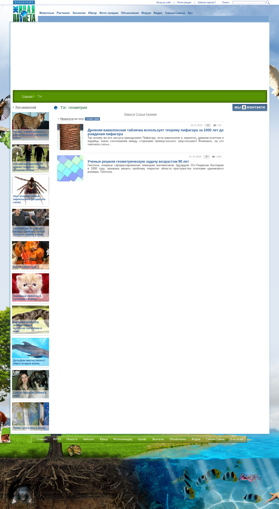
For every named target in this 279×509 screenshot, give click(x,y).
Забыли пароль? (206, 2)
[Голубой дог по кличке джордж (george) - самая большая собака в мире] (30, 225)
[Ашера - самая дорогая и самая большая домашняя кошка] (30, 128)
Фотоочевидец (122, 439)
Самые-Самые (175, 13)
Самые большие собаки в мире (29, 394)
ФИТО (57, 439)
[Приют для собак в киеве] (30, 419)
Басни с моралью (24, 266)
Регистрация (184, 2)
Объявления (130, 13)
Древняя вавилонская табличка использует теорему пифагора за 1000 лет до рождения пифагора (156, 132)
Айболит (88, 439)
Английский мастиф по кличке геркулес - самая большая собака (29, 167)
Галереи (151, 114)
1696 (218, 156)
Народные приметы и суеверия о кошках (27, 297)
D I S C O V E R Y (24, 2)
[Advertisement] (139, 55)
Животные (46, 13)
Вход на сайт (164, 2)
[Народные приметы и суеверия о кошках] (30, 290)
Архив (142, 439)
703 (219, 125)
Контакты (236, 439)
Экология (79, 13)
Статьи (140, 114)
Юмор (92, 13)
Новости (129, 114)
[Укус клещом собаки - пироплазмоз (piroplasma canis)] (30, 193)
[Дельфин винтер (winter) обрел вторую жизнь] (30, 354)
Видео (158, 13)
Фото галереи (108, 13)
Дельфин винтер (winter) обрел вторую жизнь (29, 362)
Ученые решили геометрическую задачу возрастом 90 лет (138, 161)
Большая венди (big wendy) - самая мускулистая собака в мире (27, 327)
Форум (146, 13)
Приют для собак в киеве (29, 428)
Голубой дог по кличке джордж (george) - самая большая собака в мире (29, 231)
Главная (27, 96)
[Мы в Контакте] (249, 110)
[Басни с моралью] (30, 257)
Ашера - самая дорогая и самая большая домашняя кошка (30, 134)
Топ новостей (25, 107)
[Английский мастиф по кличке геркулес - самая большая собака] (30, 161)
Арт (190, 13)
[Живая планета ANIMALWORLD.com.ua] (22, 13)
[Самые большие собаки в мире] (30, 386)
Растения (63, 13)
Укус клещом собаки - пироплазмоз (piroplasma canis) (29, 199)
